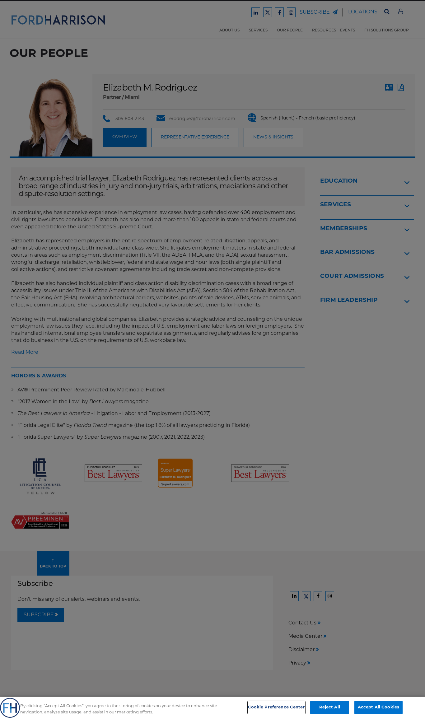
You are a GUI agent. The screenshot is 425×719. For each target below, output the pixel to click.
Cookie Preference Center (276, 707)
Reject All (329, 707)
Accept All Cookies (378, 707)
